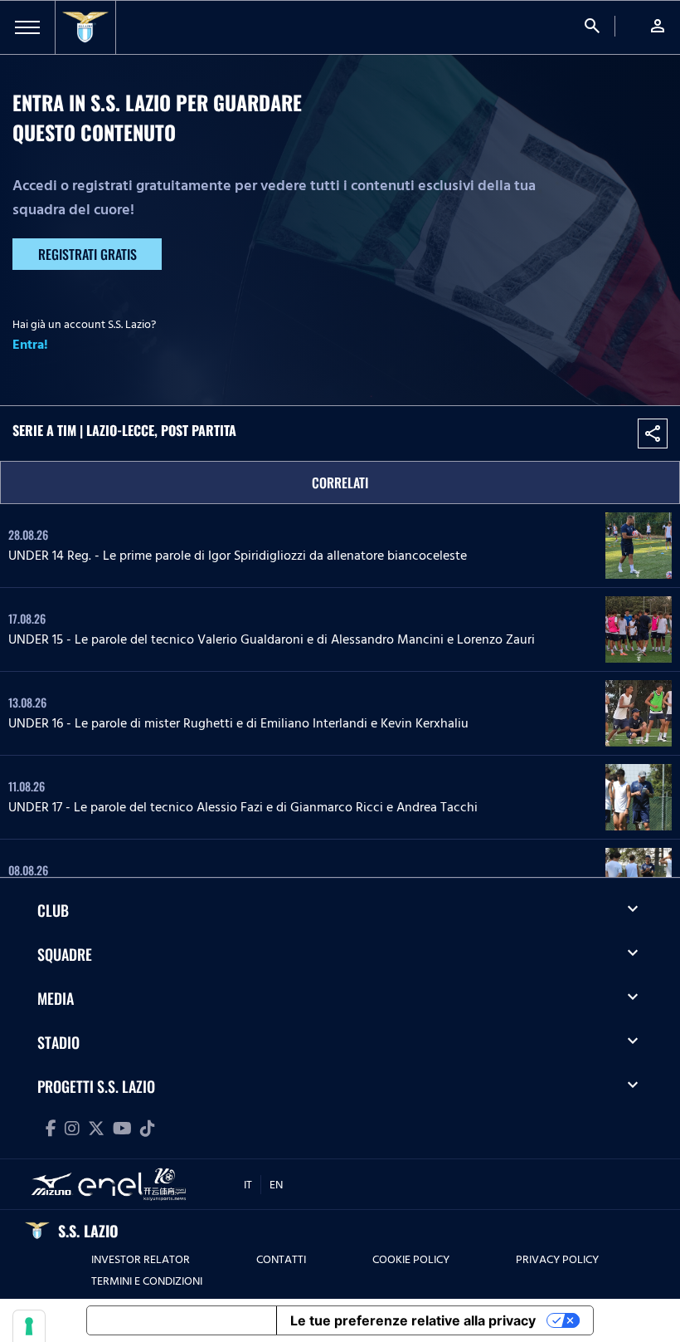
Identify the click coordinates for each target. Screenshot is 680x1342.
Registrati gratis (87, 254)
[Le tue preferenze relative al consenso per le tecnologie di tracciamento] (29, 1326)
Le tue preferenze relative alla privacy (413, 1320)
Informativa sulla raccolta (181, 1320)
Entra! (30, 344)
